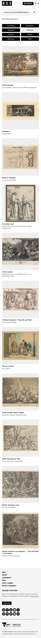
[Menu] (38, 3)
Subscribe (6, 603)
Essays (30, 34)
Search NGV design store (10, 19)
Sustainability (6, 577)
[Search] (35, 3)
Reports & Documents (9, 586)
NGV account (35, 596)
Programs (11, 30)
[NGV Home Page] (7, 3)
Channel (11, 34)
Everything (11, 26)
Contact (4, 575)
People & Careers (7, 583)
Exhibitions (30, 26)
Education (11, 39)
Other (30, 39)
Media (4, 580)
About (4, 572)
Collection (30, 30)
